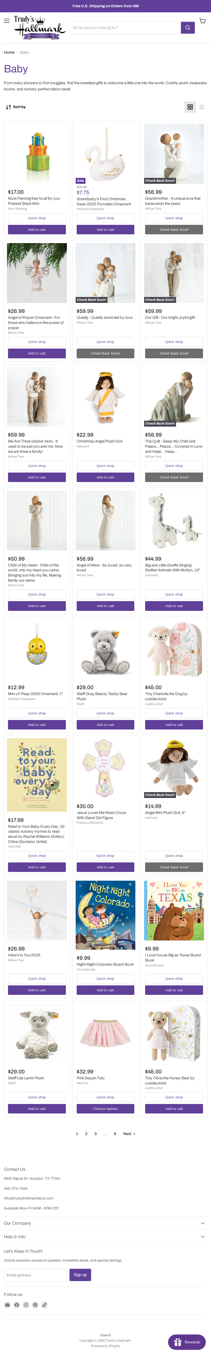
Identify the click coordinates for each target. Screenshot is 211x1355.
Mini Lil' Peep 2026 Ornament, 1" (35, 694)
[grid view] (190, 107)
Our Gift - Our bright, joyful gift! (170, 317)
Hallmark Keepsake (90, 209)
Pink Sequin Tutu (90, 1078)
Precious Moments (90, 822)
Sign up (80, 1275)
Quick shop (37, 218)
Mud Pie (82, 1083)
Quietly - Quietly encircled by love (105, 317)
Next (127, 1134)
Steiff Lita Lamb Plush (26, 1078)
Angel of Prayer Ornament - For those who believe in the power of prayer (36, 322)
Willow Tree (153, 208)
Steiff (80, 704)
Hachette (14, 846)
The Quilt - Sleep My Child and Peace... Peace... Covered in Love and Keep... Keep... (173, 446)
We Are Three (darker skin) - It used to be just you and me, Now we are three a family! (35, 446)
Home (9, 52)
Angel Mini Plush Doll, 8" (165, 813)
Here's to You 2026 (24, 955)
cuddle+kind (154, 704)
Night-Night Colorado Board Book (105, 964)
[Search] (188, 28)
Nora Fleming (17, 208)
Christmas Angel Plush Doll (99, 441)
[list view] (201, 107)
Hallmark (83, 446)
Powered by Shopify (105, 1346)
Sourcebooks (86, 969)
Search (105, 1335)
